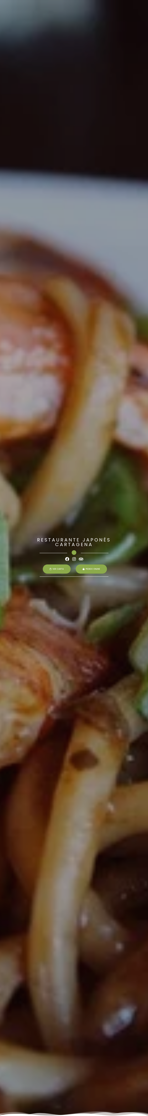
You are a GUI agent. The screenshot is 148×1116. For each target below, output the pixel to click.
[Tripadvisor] (81, 559)
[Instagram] (74, 559)
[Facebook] (67, 559)
